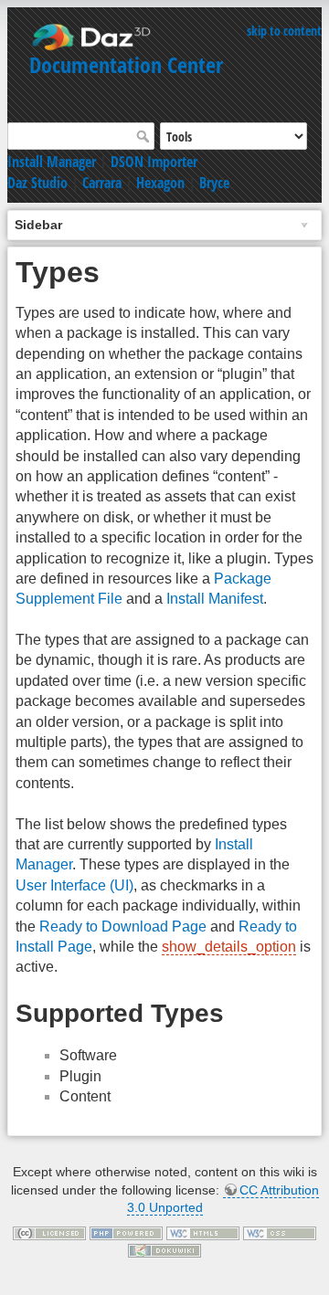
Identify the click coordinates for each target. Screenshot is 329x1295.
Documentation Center (126, 64)
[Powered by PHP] (126, 1232)
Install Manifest (214, 598)
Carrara (102, 183)
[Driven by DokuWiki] (164, 1250)
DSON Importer (154, 162)
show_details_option (229, 946)
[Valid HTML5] (202, 1232)
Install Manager (51, 162)
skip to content (284, 30)
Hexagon (160, 183)
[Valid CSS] (279, 1232)
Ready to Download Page (123, 926)
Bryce (214, 183)
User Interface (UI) (74, 885)
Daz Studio (37, 183)
